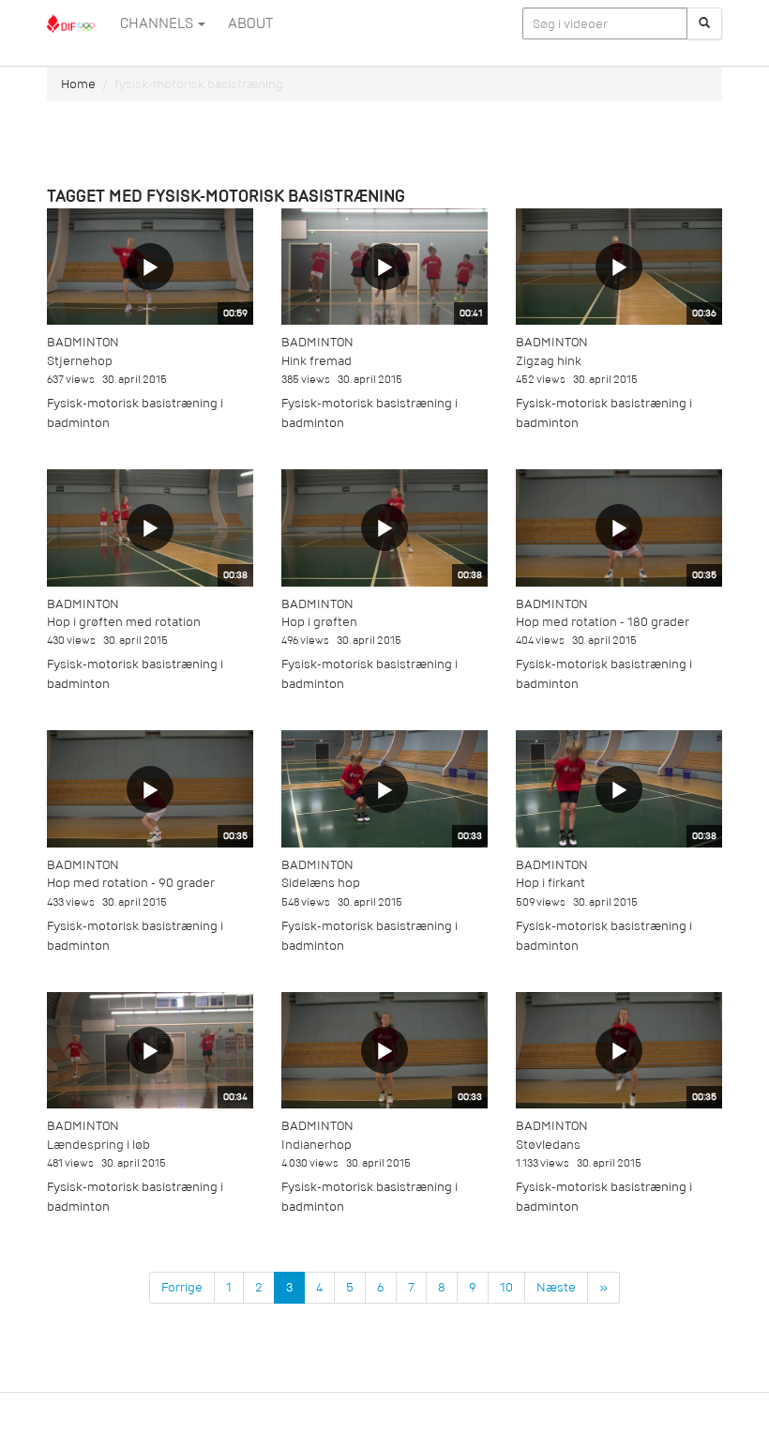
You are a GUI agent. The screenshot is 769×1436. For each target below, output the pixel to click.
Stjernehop (80, 361)
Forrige (182, 1287)
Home (78, 84)
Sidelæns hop (320, 883)
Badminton (83, 342)
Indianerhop (316, 1144)
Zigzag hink (548, 361)
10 (506, 1287)
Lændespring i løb (98, 1144)
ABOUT (250, 23)
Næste (556, 1287)
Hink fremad (316, 361)
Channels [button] (158, 23)
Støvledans (548, 1144)
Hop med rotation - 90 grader (131, 883)
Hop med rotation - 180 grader (602, 622)
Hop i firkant (550, 883)
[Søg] (704, 23)
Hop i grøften (319, 622)
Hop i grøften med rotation (124, 622)
